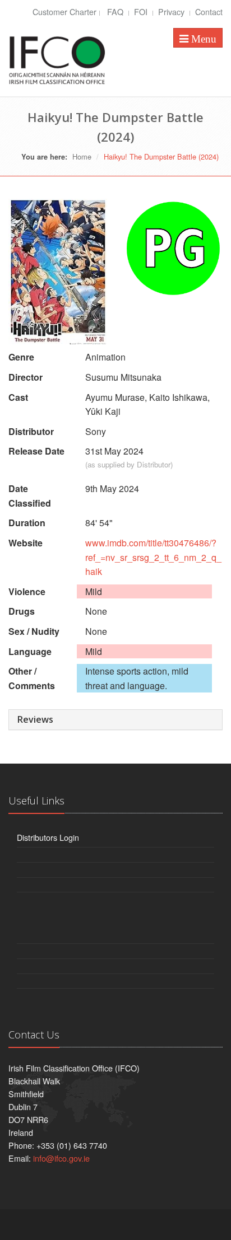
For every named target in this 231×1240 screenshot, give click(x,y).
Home (81, 156)
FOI (142, 11)
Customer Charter (64, 11)
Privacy (172, 11)
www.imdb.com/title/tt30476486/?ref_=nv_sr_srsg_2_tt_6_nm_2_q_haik (153, 557)
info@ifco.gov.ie (61, 1158)
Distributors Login (48, 837)
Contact (209, 11)
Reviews (35, 719)
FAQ (116, 11)
